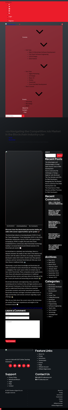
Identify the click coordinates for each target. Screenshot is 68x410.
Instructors (42, 358)
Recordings (29, 103)
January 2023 (53, 269)
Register (11, 21)
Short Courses (30, 86)
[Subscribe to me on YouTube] (9, 9)
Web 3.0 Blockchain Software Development (42, 52)
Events (24, 99)
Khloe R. (51, 210)
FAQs (10, 384)
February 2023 (53, 266)
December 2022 (53, 271)
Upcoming (29, 101)
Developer (52, 299)
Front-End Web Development (38, 84)
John (50, 202)
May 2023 (52, 260)
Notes (27, 106)
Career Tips (52, 295)
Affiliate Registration (45, 369)
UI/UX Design (33, 56)
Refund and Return (14, 379)
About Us (25, 108)
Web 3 (50, 316)
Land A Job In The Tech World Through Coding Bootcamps (55, 212)
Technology (39, 308)
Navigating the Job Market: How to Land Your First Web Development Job (53, 184)
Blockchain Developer (55, 287)
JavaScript (32, 82)
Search (47, 152)
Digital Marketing (34, 73)
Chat (25, 112)
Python (31, 80)
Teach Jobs (52, 308)
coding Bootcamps (17, 308)
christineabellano (22, 226)
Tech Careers (52, 310)
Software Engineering (55, 306)
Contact (11, 386)
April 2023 (52, 262)
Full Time (28, 50)
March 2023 (52, 264)
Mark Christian (53, 221)
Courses (24, 37)
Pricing (41, 356)
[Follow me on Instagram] (9, 11)
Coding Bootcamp (54, 297)
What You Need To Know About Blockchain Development (54, 225)
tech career (26, 308)
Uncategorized (53, 314)
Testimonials (42, 360)
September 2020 (54, 275)
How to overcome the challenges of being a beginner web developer (52, 173)
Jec (50, 245)
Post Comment (10, 341)
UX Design (32, 76)
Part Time (29, 71)
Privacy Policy (13, 377)
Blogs (40, 365)
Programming (53, 304)
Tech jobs (33, 308)
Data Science (33, 58)
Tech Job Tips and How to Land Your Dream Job (54, 236)
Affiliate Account (44, 367)
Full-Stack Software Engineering (38, 54)
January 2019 (53, 277)
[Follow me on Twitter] (9, 6)
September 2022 (54, 273)
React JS (31, 78)
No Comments (33, 226)
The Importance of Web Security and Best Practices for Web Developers (53, 190)
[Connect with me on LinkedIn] (9, 13)
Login (10, 16)
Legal (10, 381)
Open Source (52, 301)
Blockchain (52, 284)
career (50, 293)
